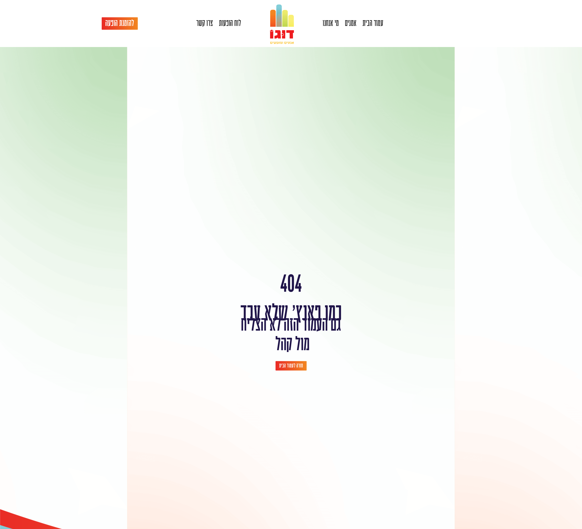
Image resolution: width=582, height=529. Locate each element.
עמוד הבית (373, 23)
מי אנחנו (331, 23)
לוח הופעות (230, 23)
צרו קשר (204, 23)
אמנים (350, 23)
